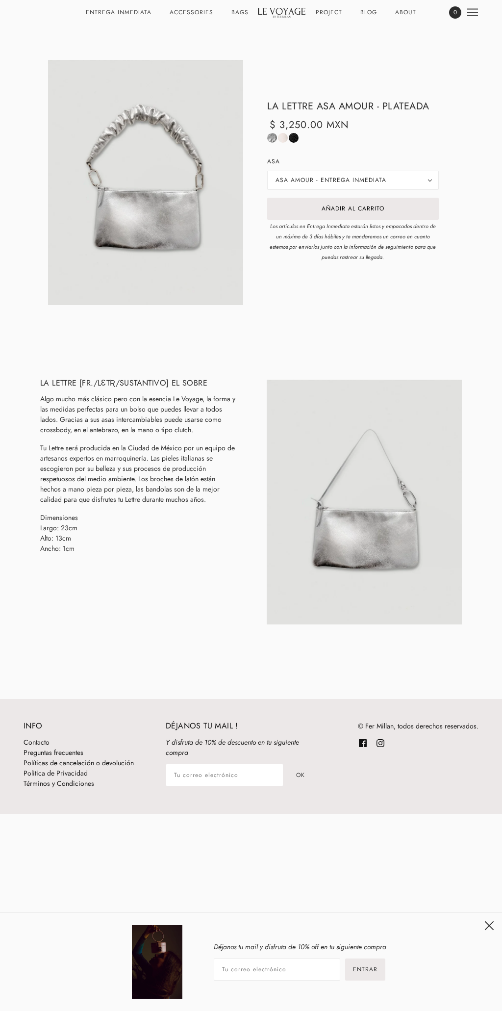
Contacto (37, 742)
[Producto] (145, 182)
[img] (363, 742)
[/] (281, 12)
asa (273, 161)
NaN (272, 138)
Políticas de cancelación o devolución (79, 763)
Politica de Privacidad (56, 773)
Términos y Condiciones (59, 783)
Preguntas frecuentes (53, 752)
